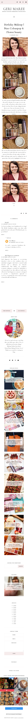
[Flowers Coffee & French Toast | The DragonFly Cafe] (14, 389)
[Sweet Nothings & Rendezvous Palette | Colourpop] (14, 513)
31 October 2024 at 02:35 (8, 257)
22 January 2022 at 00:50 (8, 224)
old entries (21, 310)
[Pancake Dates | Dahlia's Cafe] (14, 534)
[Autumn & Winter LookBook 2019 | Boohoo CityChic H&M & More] (14, 451)
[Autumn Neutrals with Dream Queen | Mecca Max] (14, 554)
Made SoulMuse (18, 717)
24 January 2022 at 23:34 (16, 242)
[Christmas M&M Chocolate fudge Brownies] (14, 492)
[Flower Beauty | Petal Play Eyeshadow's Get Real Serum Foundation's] (14, 472)
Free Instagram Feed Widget (14, 714)
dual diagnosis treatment (12, 255)
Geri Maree (14, 9)
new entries (6, 310)
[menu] (2, 2)
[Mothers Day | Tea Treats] (14, 410)
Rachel (7, 222)
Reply (2, 234)
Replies (9, 238)
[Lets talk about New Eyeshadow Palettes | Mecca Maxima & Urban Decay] (14, 430)
